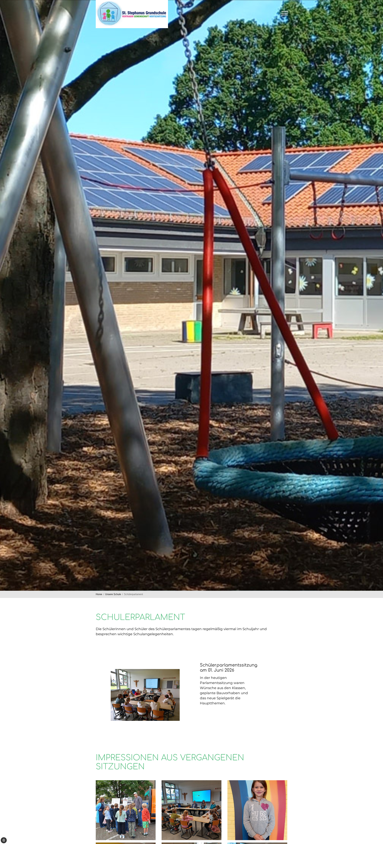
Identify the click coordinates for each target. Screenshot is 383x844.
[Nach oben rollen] (376, 831)
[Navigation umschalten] (285, 13)
